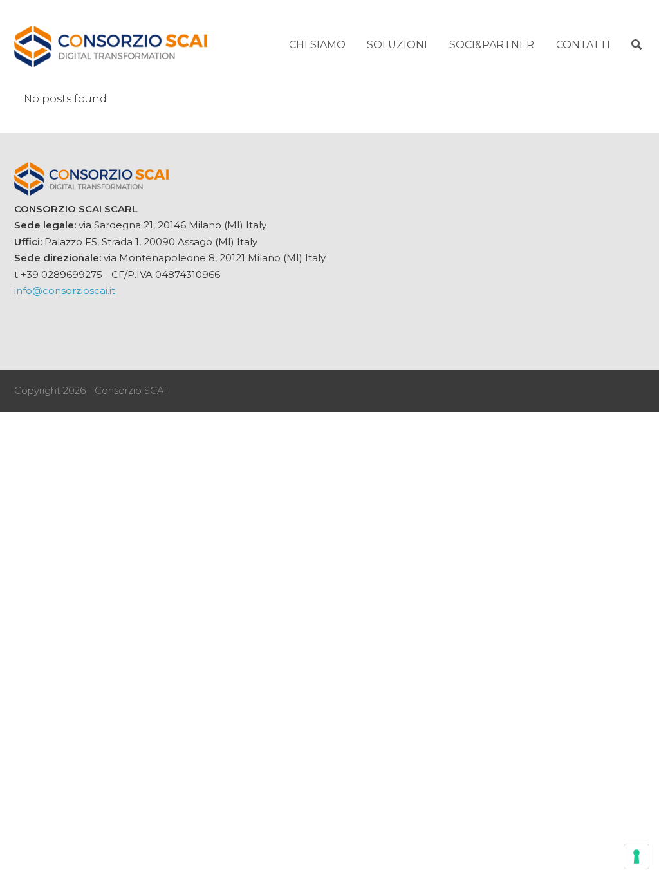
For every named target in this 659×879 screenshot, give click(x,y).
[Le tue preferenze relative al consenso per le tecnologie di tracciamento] (636, 856)
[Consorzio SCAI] (110, 45)
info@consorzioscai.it (64, 290)
